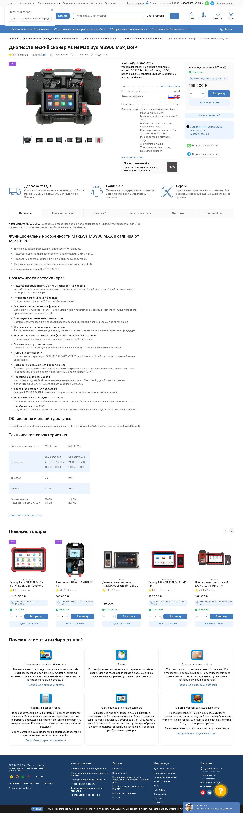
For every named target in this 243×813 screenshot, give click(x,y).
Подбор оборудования (124, 793)
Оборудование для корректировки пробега (79, 29)
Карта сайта (47, 783)
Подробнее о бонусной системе (197, 733)
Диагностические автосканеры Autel (143, 38)
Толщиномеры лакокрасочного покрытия (87, 789)
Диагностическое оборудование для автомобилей (50, 38)
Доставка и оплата (164, 768)
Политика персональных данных (24, 783)
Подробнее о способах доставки (197, 684)
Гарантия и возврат (164, 773)
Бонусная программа (165, 777)
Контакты (117, 768)
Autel (43, 54)
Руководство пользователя (25, 515)
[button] (225, 530)
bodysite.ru (28, 788)
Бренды (116, 797)
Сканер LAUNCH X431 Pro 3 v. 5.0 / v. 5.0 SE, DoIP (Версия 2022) (27, 584)
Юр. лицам (96, 3)
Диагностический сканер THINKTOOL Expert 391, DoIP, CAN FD (119, 584)
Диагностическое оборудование (30, 29)
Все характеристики (132, 157)
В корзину (218, 93)
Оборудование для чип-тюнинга (128, 29)
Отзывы (158, 802)
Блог (156, 785)
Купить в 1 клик (209, 102)
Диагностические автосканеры (100, 38)
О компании (160, 794)
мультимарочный (170, 86)
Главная (13, 38)
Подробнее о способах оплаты (46, 684)
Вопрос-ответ (119, 773)
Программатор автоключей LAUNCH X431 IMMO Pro (211, 584)
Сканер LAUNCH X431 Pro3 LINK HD (167, 584)
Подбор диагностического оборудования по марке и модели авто (130, 779)
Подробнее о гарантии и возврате (46, 740)
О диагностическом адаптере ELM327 (128, 787)
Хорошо (37, 808)
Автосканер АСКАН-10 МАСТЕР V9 (74, 584)
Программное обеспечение (168, 29)
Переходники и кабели (83, 783)
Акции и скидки (162, 781)
